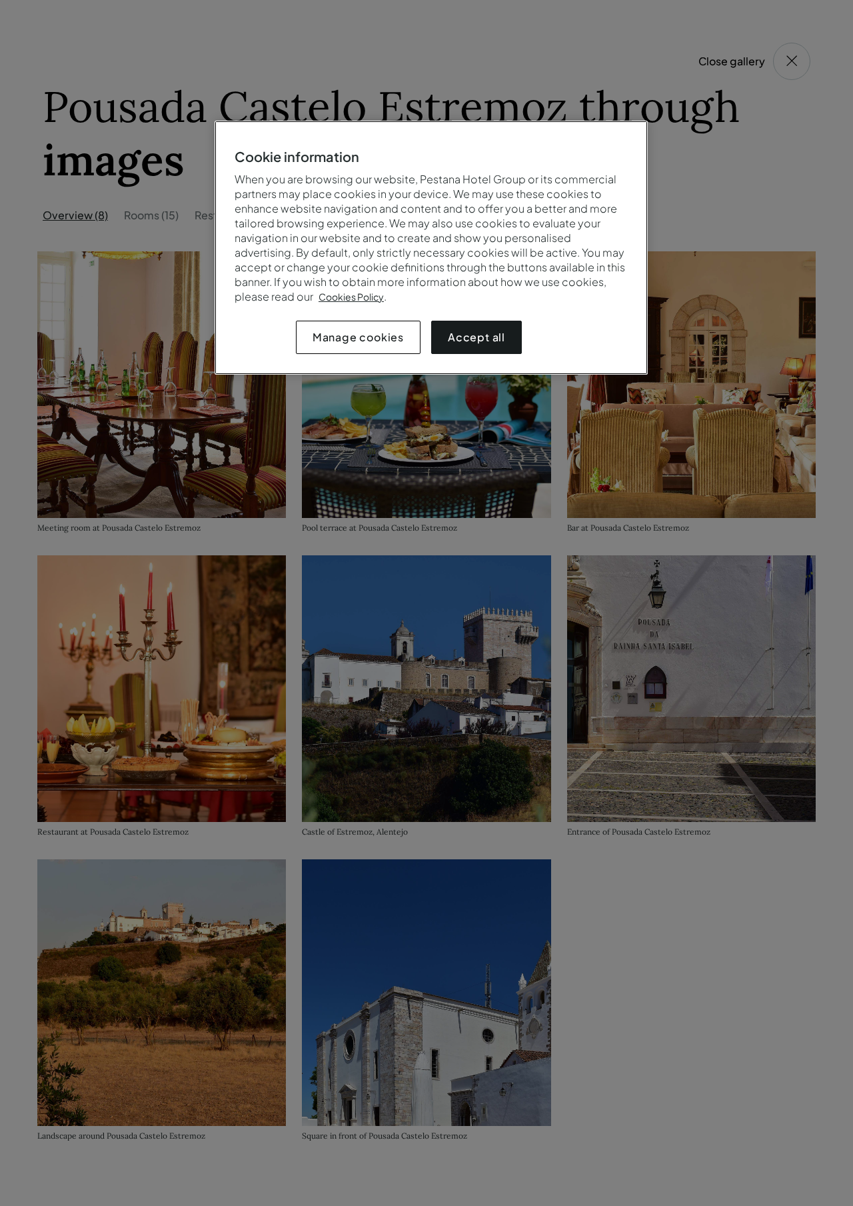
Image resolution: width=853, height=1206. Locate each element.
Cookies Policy (351, 297)
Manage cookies (358, 337)
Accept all (476, 337)
